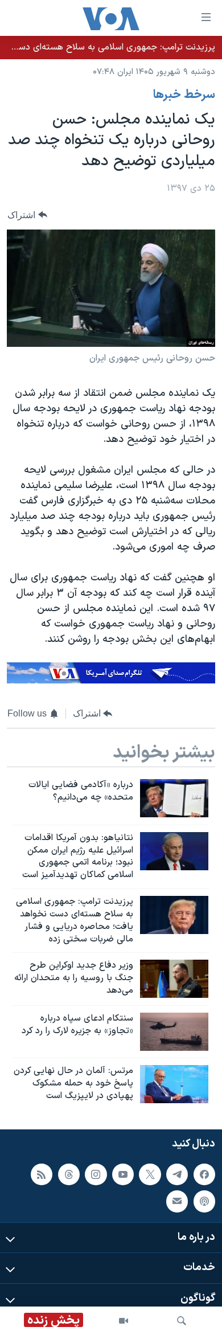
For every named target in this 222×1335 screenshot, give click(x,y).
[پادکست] (204, 1202)
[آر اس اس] (41, 1174)
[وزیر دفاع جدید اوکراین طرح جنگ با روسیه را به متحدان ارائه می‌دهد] (174, 979)
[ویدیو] (123, 1321)
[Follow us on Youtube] (123, 1174)
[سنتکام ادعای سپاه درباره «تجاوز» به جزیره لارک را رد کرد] (174, 1032)
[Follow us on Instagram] (95, 1174)
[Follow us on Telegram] (177, 1174)
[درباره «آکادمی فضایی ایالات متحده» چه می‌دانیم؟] (174, 798)
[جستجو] (182, 1321)
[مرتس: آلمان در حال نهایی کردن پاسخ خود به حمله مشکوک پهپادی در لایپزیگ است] (174, 1084)
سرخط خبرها (184, 95)
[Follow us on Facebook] (204, 1174)
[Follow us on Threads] (69, 1174)
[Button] (27, 215)
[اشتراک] (177, 1202)
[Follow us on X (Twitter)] (150, 1174)
